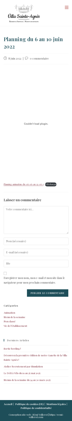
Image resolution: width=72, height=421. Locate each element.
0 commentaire (39, 58)
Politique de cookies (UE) (29, 404)
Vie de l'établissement (15, 325)
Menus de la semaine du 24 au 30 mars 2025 (27, 379)
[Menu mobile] (66, 7)
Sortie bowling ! (12, 348)
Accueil (8, 404)
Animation (9, 312)
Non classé (10, 321)
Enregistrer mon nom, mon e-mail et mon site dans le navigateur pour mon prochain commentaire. (34, 280)
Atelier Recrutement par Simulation (23, 366)
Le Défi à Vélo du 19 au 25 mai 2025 (22, 373)
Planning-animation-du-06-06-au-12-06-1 (24, 184)
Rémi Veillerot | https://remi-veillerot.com (46, 416)
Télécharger (50, 184)
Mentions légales (56, 404)
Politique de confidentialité (36, 408)
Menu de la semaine (14, 317)
